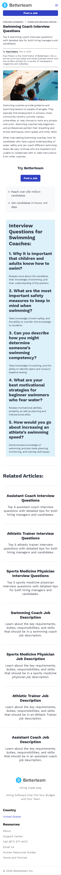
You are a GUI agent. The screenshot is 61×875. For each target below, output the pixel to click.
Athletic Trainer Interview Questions (30, 535)
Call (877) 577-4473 (15, 841)
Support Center (13, 836)
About (7, 830)
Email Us (8, 847)
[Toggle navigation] (56, 5)
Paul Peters (12, 51)
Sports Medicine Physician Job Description (30, 656)
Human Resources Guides (19, 852)
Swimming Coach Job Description (30, 615)
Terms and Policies (15, 857)
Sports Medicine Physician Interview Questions (30, 573)
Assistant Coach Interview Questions (30, 498)
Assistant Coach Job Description (30, 739)
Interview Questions (13, 21)
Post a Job (30, 13)
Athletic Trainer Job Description (30, 698)
